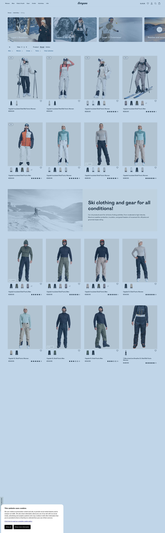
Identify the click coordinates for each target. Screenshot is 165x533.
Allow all (8, 527)
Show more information (22, 527)
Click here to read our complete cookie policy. (18, 521)
